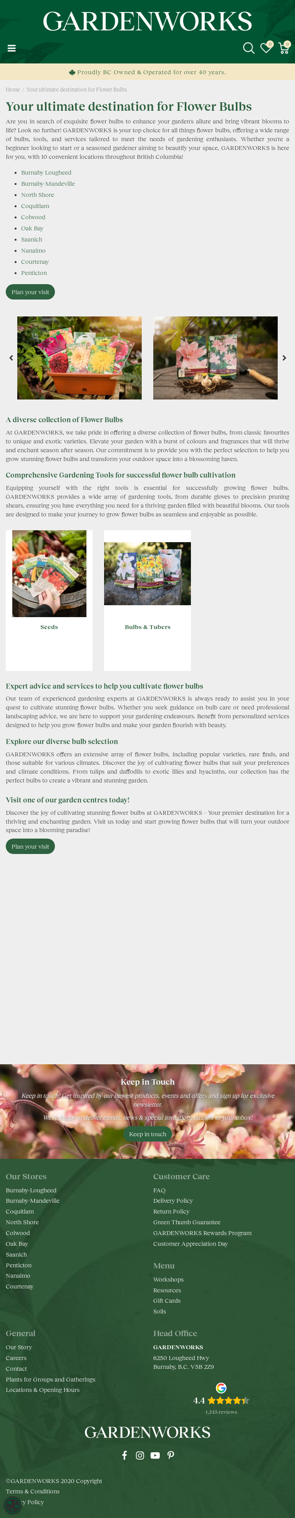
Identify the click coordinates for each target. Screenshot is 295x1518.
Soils (159, 1311)
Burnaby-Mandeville (48, 183)
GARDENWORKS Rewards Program (202, 1232)
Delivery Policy (173, 1200)
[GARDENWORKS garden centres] (147, 21)
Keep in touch (147, 1133)
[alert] (13, 1505)
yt (155, 1455)
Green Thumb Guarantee (186, 1221)
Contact (16, 1368)
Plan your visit (30, 291)
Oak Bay (32, 227)
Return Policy (171, 1211)
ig (140, 1455)
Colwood (33, 216)
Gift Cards (167, 1300)
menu (11, 48)
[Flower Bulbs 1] (79, 357)
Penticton (34, 272)
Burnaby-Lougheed (31, 1189)
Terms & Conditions (33, 1491)
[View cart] (283, 48)
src (249, 48)
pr (170, 1455)
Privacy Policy (25, 1501)
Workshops (168, 1279)
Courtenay (35, 261)
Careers (16, 1357)
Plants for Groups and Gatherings (50, 1379)
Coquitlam (35, 205)
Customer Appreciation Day (190, 1243)
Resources (167, 1289)
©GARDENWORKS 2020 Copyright (54, 1480)
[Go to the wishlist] (266, 48)
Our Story (19, 1346)
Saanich (31, 239)
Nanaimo (33, 250)
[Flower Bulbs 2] (215, 357)
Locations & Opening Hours (43, 1389)
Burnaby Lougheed (46, 172)
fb (124, 1455)
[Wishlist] (266, 48)
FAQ (159, 1189)
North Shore (37, 194)
